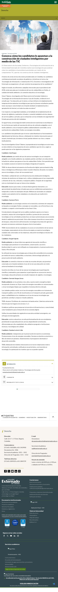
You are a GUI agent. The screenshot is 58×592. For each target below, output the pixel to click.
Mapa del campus (34, 517)
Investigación (31, 417)
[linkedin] (16, 471)
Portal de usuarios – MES (14, 554)
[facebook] (5, 471)
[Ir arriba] (53, 416)
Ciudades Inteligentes (10, 417)
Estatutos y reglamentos (8, 509)
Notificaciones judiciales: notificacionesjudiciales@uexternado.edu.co (41, 487)
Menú (3, 18)
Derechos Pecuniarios (8, 506)
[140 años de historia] (54, 584)
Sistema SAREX (9, 564)
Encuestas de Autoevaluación (13, 560)
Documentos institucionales (11, 500)
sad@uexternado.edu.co (39, 448)
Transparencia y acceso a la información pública (14, 516)
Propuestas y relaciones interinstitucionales (41, 492)
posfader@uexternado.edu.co (41, 456)
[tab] (28, 381)
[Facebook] (4, 536)
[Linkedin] (14, 536)
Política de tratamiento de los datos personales (14, 515)
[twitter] (9, 471)
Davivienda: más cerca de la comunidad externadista (17, 575)
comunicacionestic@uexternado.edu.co (14, 372)
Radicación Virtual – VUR (37, 507)
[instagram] (19, 471)
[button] (55, 2)
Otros (3, 511)
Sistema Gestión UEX (10, 566)
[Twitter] (7, 536)
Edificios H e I (33, 522)
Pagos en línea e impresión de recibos (15, 569)
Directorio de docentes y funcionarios (40, 484)
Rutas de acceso (34, 513)
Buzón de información (35, 482)
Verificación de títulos (35, 496)
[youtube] (12, 471)
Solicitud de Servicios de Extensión (39, 494)
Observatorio (42, 417)
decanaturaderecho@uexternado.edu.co (44, 441)
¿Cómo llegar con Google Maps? (10, 494)
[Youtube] (11, 536)
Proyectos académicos (8, 504)
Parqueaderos (33, 515)
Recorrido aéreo (34, 520)
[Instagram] (18, 536)
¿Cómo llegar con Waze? (8, 496)
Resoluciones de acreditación (9, 502)
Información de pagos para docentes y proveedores (19, 562)
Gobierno (22, 417)
